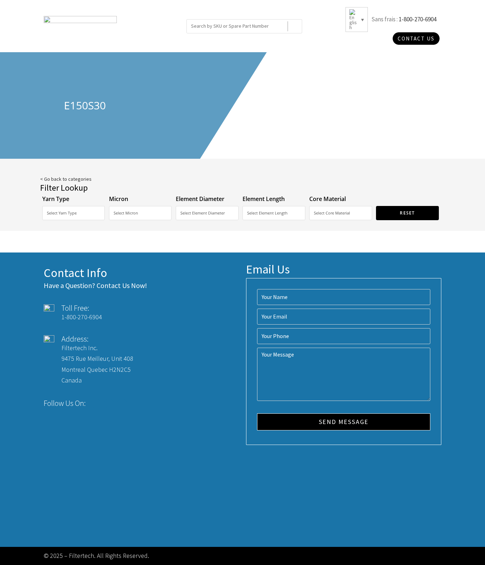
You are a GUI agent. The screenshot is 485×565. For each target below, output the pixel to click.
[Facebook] (95, 403)
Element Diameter (200, 199)
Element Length (264, 199)
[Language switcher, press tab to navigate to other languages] (356, 19)
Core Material (327, 199)
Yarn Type (55, 199)
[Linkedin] (122, 403)
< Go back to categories (66, 179)
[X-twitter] (109, 403)
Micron (118, 199)
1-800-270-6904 (417, 19)
